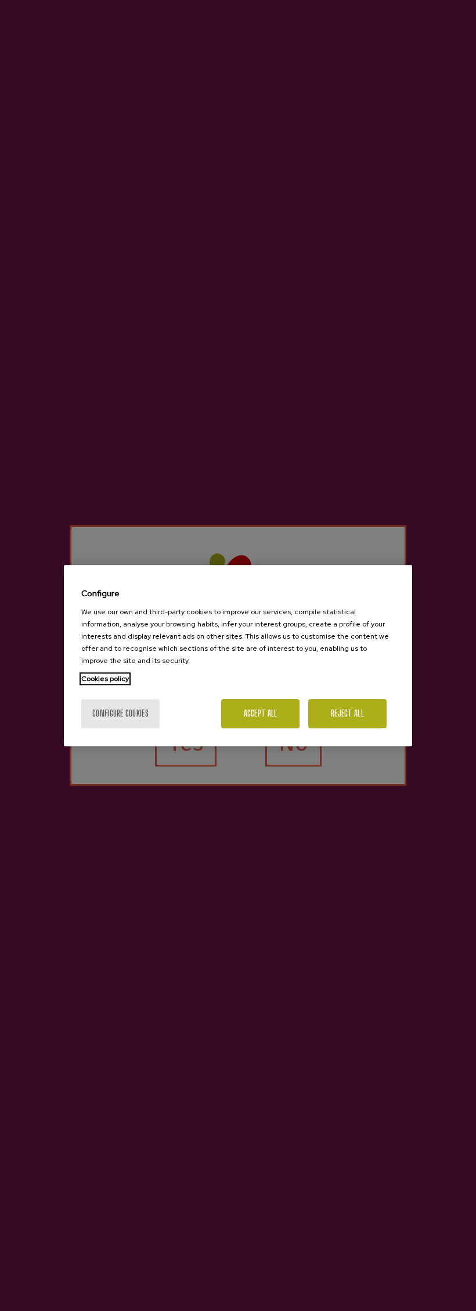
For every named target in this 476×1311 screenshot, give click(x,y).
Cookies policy (105, 678)
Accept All (260, 713)
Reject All (347, 713)
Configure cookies (120, 713)
